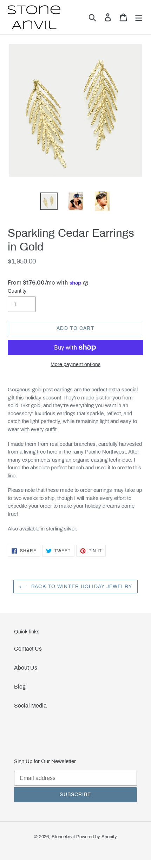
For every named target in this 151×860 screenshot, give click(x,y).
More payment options (75, 364)
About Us (25, 668)
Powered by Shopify (96, 836)
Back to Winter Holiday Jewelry (80, 586)
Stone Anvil (63, 836)
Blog (20, 687)
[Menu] (138, 17)
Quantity (17, 291)
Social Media (30, 706)
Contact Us (28, 649)
